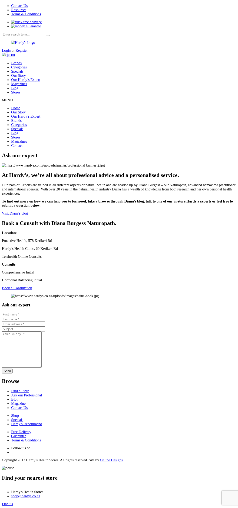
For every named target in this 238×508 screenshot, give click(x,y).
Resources (18, 10)
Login (6, 50)
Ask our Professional (26, 395)
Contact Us (19, 6)
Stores (15, 92)
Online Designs (111, 460)
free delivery (32, 22)
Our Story (18, 75)
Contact (17, 146)
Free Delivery (21, 432)
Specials (17, 71)
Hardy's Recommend (26, 424)
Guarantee (33, 26)
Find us (7, 504)
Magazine (18, 403)
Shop (15, 416)
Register (22, 50)
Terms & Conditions (26, 14)
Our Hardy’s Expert (25, 80)
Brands (16, 63)
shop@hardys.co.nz (25, 496)
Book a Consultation (17, 288)
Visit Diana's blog (15, 213)
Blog (14, 88)
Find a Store (20, 391)
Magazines (19, 84)
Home (15, 108)
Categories (19, 67)
